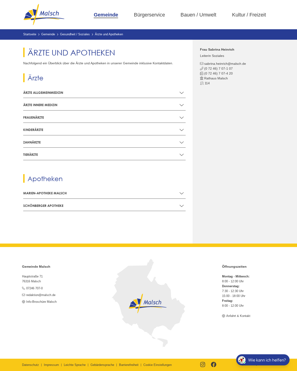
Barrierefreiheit (129, 365)
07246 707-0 (34, 288)
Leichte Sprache (75, 365)
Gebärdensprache (102, 365)
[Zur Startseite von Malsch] (44, 14)
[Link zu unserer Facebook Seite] (213, 365)
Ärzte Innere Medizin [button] (40, 105)
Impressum (51, 365)
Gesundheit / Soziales (75, 34)
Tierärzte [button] (30, 154)
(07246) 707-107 (218, 68)
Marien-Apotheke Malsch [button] (45, 193)
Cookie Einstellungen (157, 365)
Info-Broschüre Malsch (41, 301)
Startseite (29, 34)
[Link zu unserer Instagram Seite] (202, 365)
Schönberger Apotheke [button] (43, 206)
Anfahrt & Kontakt (238, 316)
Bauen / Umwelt (198, 15)
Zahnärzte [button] (32, 142)
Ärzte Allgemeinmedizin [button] (43, 92)
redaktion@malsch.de (40, 295)
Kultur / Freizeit (249, 15)
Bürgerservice (149, 15)
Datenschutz (30, 365)
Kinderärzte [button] (33, 130)
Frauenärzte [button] (33, 117)
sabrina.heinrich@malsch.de (225, 63)
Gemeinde (106, 15)
